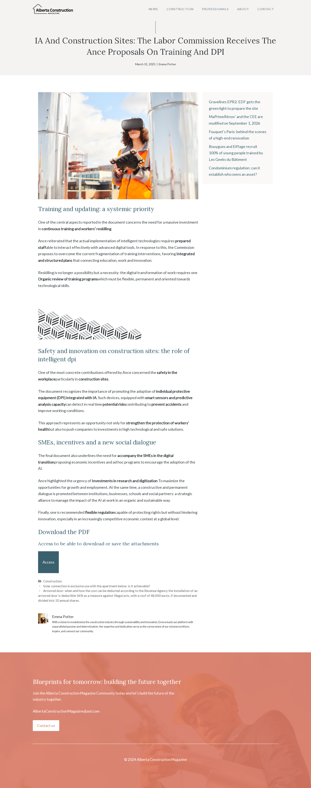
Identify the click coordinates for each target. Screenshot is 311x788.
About (243, 9)
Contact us (46, 725)
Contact (265, 9)
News (153, 9)
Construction (180, 9)
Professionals (215, 9)
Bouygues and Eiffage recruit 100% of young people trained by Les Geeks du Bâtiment (236, 153)
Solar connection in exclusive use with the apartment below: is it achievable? (96, 586)
